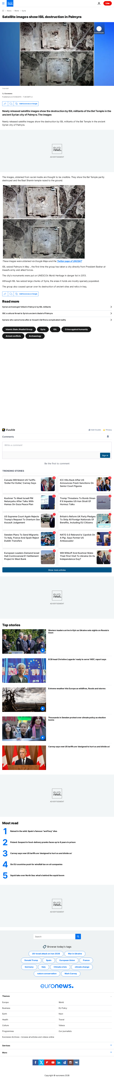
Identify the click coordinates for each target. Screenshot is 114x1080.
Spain (48, 960)
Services (6, 1045)
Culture (5, 1025)
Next (61, 1014)
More (4, 1052)
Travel (61, 1019)
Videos (62, 1025)
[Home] (3, 11)
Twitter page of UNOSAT (69, 261)
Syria (24, 11)
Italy (44, 967)
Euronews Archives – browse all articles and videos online (28, 1037)
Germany (29, 967)
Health (5, 1019)
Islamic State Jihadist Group (19, 329)
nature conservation (47, 973)
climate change (82, 967)
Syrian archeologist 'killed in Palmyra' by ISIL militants (26, 307)
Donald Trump (31, 960)
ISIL (55, 329)
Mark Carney (71, 973)
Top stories (11, 625)
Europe (5, 1002)
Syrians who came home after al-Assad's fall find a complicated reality (34, 320)
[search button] (78, 936)
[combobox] (57, 936)
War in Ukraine (75, 953)
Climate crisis (60, 967)
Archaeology (35, 336)
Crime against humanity (76, 329)
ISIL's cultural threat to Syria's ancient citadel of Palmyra (27, 313)
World (16, 11)
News (9, 11)
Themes (6, 996)
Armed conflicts (13, 336)
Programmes (8, 1031)
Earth (4, 1014)
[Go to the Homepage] (10, 3)
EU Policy (63, 1008)
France (86, 960)
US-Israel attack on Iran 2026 (46, 953)
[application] (57, 54)
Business (6, 1008)
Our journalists (65, 1031)
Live (108, 3)
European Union (67, 960)
